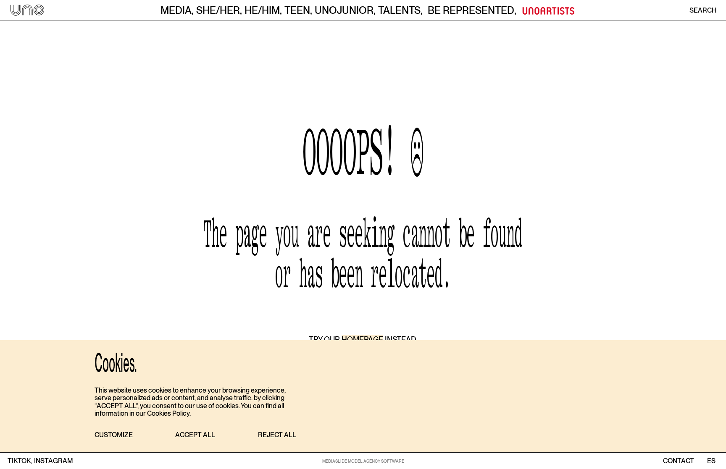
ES (711, 461)
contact (678, 461)
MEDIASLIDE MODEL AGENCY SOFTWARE (363, 461)
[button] (114, 435)
